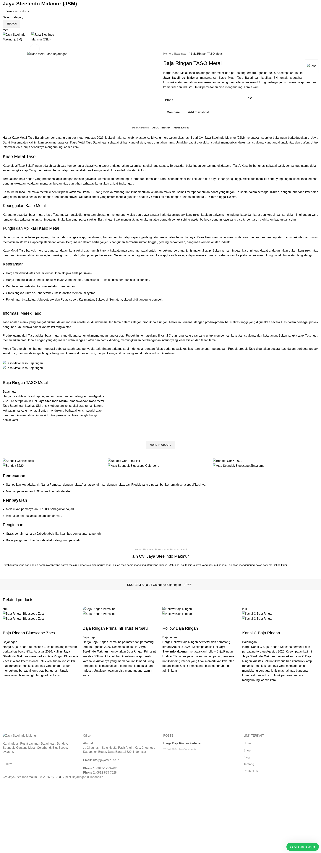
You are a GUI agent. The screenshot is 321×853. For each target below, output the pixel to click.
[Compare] (7, 375)
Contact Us (251, 771)
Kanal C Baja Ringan (261, 633)
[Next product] (316, 54)
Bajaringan (181, 53)
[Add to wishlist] (7, 427)
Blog (247, 757)
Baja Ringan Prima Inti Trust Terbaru (115, 628)
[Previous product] (309, 54)
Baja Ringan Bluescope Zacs (29, 633)
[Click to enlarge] (34, 48)
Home (167, 53)
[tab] (140, 127)
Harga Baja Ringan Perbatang (183, 743)
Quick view (7, 436)
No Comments (187, 749)
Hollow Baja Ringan (180, 628)
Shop (247, 750)
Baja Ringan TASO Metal (25, 382)
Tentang (249, 764)
